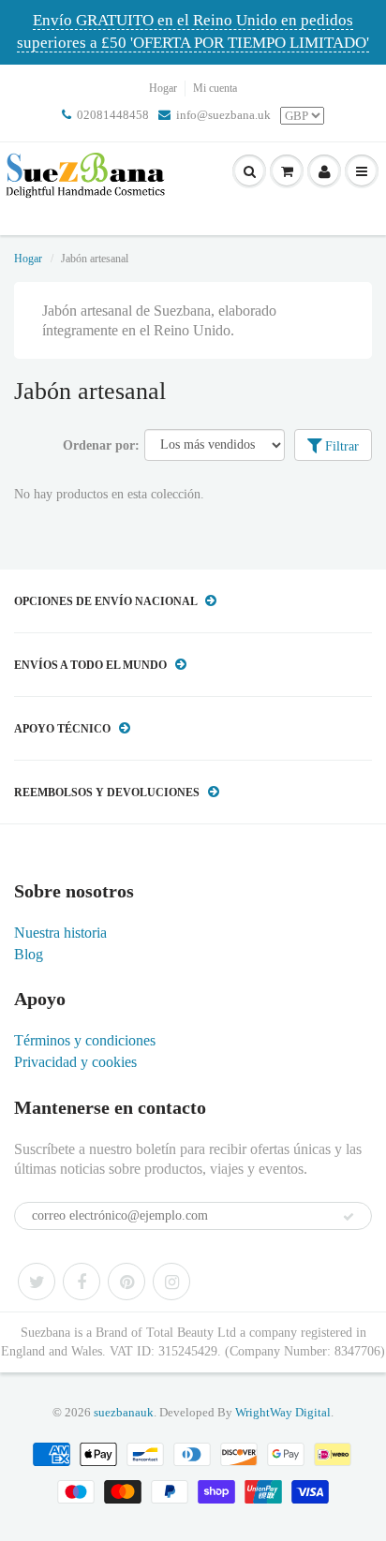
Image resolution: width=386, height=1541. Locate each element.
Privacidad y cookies (75, 1062)
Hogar (163, 88)
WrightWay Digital (283, 1412)
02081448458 (113, 115)
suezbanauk (124, 1412)
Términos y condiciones (85, 1040)
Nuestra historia (60, 933)
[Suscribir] (348, 1217)
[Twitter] (36, 1281)
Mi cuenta (215, 88)
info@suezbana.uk (223, 115)
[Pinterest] (126, 1281)
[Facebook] (81, 1281)
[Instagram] (171, 1281)
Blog (28, 954)
